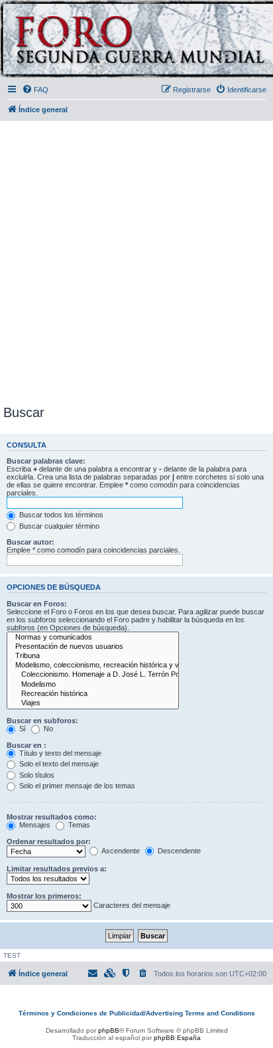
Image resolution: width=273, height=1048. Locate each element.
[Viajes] (93, 703)
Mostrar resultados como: (52, 817)
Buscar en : (26, 745)
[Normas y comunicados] (93, 637)
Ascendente (120, 851)
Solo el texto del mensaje (58, 764)
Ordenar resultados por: (49, 841)
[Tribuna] (93, 656)
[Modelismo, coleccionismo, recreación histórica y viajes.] (93, 665)
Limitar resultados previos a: (57, 869)
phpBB (108, 1030)
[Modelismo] (93, 684)
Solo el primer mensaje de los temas (76, 786)
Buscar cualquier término (58, 526)
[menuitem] (35, 90)
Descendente (178, 851)
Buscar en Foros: (37, 604)
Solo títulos (35, 775)
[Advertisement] (136, 260)
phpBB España (177, 1037)
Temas (78, 825)
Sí (21, 729)
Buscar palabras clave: (46, 461)
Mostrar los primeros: (44, 896)
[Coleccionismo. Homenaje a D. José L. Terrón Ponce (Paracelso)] (93, 674)
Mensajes (33, 825)
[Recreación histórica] (93, 694)
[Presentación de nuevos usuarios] (93, 647)
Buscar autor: (30, 542)
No (47, 729)
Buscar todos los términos (60, 515)
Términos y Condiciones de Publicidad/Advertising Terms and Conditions (137, 1013)
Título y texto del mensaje (59, 753)
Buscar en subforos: (42, 721)
